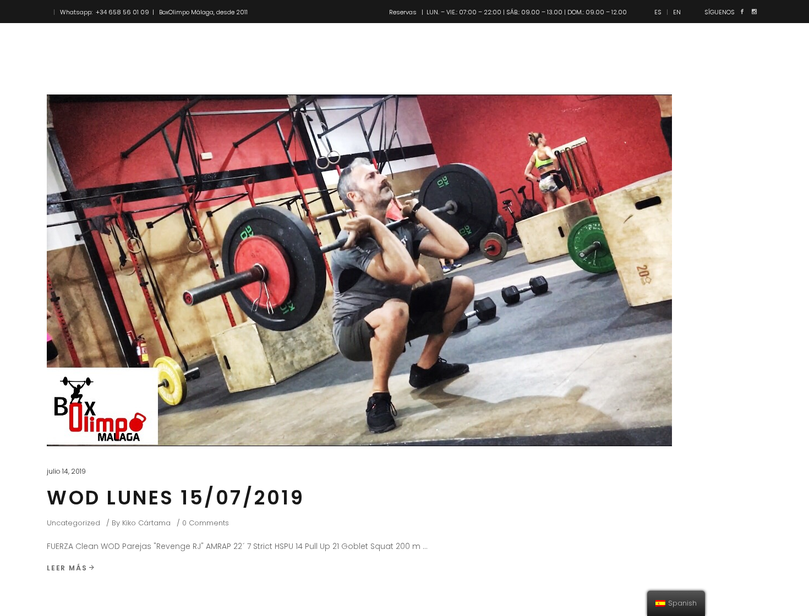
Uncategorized (73, 523)
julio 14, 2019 (66, 471)
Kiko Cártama (146, 523)
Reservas (403, 12)
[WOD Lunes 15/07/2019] (359, 270)
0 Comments (205, 523)
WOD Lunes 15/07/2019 (175, 497)
